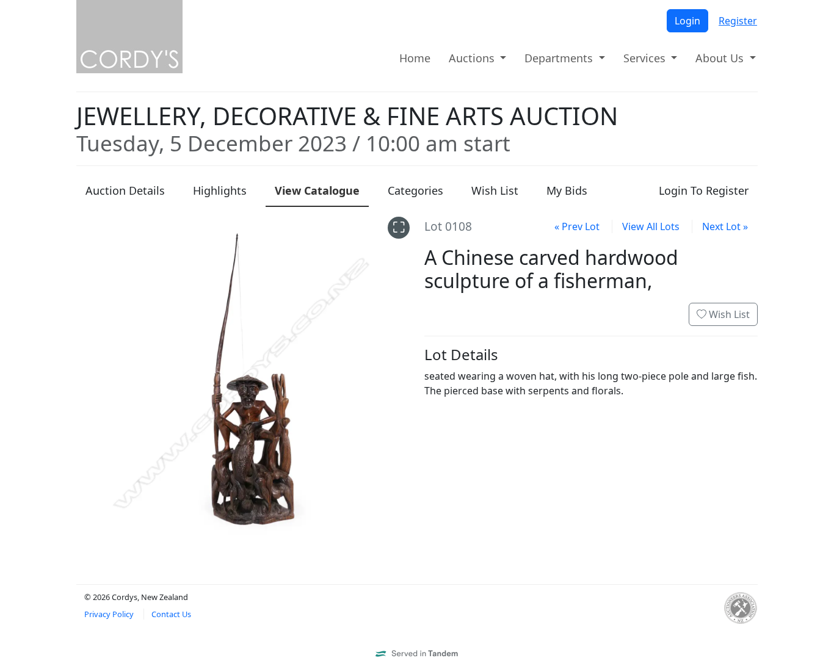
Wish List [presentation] (494, 190)
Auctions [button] (473, 58)
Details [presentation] (125, 190)
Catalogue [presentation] (317, 190)
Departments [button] (560, 58)
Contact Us (171, 614)
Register (738, 20)
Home (414, 58)
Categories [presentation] (415, 190)
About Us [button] (721, 58)
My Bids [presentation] (566, 190)
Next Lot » (725, 226)
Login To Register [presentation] (704, 190)
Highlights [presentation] (220, 190)
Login (687, 20)
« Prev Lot (577, 226)
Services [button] (646, 58)
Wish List (728, 314)
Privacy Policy (109, 614)
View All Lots (651, 226)
